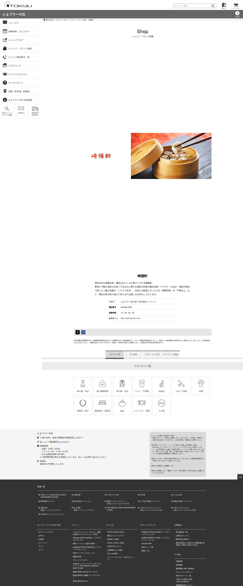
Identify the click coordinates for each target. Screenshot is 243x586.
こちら (63, 441)
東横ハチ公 (145, 550)
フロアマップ (14, 65)
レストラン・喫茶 (142, 410)
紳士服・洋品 (122, 391)
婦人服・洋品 (83, 391)
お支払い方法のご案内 (115, 542)
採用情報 (179, 565)
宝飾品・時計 (83, 410)
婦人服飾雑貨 (102, 391)
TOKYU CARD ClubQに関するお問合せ (184, 580)
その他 (162, 410)
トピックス (13, 22)
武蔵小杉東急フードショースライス (51, 508)
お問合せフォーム (182, 535)
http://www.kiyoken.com (130, 318)
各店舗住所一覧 (182, 532)
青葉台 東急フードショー (182, 501)
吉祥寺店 (77, 495)
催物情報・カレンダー (19, 31)
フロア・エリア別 (152, 354)
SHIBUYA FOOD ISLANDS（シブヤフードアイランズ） (155, 533)
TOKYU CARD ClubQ (115, 532)
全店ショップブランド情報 (7, 114)
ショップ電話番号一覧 (19, 56)
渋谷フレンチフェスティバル (84, 553)
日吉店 (142, 495)
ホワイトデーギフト (46, 532)
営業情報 (237, 17)
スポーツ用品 (181, 391)
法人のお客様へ (113, 553)
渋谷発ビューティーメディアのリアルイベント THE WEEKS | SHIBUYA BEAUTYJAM (87, 565)
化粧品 (162, 391)
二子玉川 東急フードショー (150, 501)
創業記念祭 (77, 556)
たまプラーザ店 (14, 14)
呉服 (201, 391)
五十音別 (133, 354)
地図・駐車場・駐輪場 (19, 91)
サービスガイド (15, 82)
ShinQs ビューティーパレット (52, 514)
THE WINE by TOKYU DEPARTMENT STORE (121, 508)
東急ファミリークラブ (115, 535)
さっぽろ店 (177, 495)
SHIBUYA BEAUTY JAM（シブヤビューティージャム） (155, 538)
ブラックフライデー (80, 560)
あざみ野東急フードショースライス (84, 508)
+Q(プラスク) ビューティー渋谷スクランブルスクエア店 (151, 508)
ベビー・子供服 (142, 391)
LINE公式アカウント (115, 546)
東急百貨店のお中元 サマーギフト (86, 571)
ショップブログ (15, 39)
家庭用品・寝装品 (102, 410)
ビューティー (44, 542)
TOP (240, 477)
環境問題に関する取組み (185, 568)
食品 (122, 410)
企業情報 (179, 561)
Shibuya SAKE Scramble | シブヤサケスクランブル (87, 538)
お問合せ (21, 113)
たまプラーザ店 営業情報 (20, 99)
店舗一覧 (224, 8)
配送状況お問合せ (35, 114)
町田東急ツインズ (47, 501)
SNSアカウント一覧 (183, 575)
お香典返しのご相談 (114, 550)
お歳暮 (41, 539)
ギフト (41, 550)
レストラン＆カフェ (17, 74)
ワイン (41, 546)
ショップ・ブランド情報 (77, 20)
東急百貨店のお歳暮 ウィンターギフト (86, 576)
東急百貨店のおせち (80, 581)
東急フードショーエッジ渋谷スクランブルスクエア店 (118, 502)
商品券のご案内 (113, 539)
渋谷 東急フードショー (82, 501)
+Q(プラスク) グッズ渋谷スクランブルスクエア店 (184, 508)
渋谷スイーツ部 (147, 547)
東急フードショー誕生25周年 (84, 543)
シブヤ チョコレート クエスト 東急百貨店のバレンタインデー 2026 (87, 533)
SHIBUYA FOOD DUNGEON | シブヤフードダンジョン (87, 548)
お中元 (41, 535)
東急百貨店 (50, 20)
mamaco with (146, 543)
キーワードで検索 (170, 354)
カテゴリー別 (114, 354)
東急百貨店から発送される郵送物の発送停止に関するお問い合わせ (190, 543)
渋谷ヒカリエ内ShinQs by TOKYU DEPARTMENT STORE (54, 496)
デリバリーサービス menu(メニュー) (120, 558)
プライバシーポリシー (184, 572)
